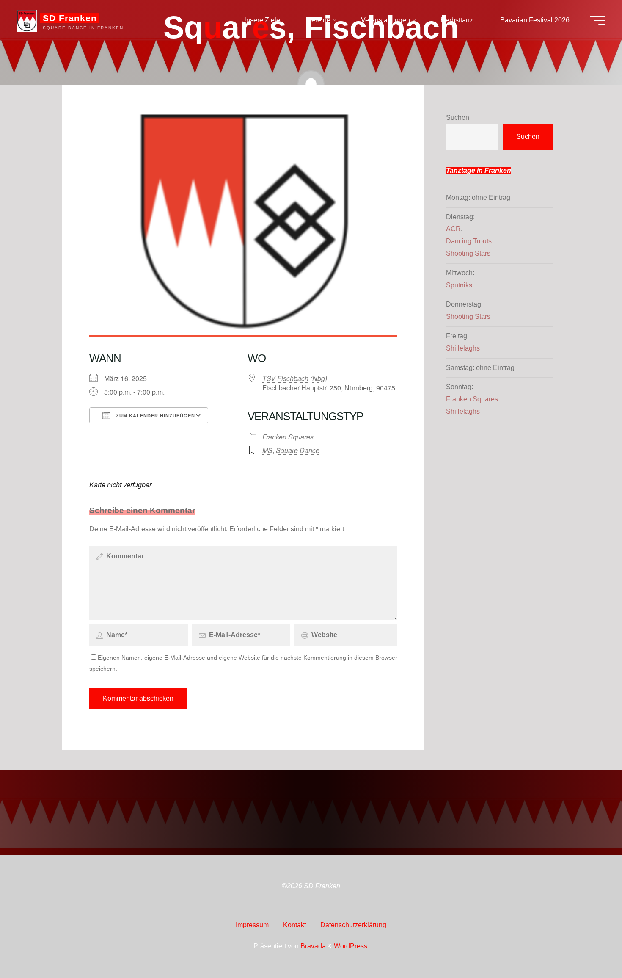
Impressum (252, 924)
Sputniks (459, 285)
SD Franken (70, 18)
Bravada (312, 946)
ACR (453, 228)
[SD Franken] (27, 20)
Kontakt (294, 924)
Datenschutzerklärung (353, 924)
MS (267, 450)
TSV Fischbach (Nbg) (294, 378)
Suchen (457, 117)
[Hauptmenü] (597, 20)
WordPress (350, 946)
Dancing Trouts (469, 241)
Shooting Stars (468, 253)
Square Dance (297, 450)
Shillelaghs (463, 348)
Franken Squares (288, 437)
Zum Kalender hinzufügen (154, 415)
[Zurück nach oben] (589, 945)
